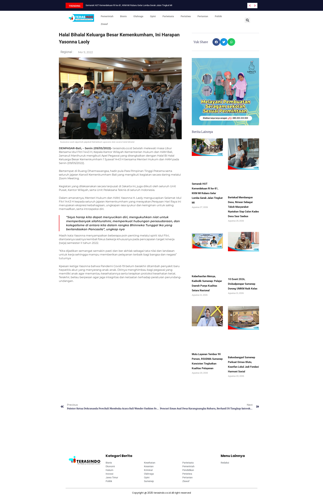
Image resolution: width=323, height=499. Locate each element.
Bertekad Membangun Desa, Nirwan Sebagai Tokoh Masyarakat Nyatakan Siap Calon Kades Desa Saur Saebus (243, 207)
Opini (153, 16)
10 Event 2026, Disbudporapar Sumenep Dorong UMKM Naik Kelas (242, 284)
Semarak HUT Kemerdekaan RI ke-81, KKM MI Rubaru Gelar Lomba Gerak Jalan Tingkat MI (129, 5)
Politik (218, 16)
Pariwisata (168, 16)
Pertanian (203, 16)
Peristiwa (186, 16)
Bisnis (123, 16)
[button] (247, 20)
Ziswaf (104, 24)
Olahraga (138, 16)
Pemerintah (107, 16)
